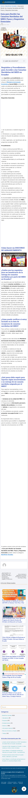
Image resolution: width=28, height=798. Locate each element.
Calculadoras (5, 718)
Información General (7, 728)
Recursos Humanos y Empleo (9, 730)
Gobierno (4, 725)
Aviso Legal (3, 782)
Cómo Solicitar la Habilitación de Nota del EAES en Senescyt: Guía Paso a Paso (20, 576)
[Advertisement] (14, 114)
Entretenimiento (6, 723)
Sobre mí (15, 783)
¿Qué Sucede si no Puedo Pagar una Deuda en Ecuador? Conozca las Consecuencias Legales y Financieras (7, 576)
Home (2, 6)
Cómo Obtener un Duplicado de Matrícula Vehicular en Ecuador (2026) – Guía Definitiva (13, 751)
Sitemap (21, 783)
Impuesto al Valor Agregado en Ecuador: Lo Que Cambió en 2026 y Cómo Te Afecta (14, 747)
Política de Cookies (12, 782)
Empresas (4, 720)
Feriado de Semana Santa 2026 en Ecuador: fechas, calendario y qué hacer (13, 755)
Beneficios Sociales (11, 6)
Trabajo (4, 733)
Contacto (10, 783)
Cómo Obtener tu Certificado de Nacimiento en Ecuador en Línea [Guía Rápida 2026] (13, 759)
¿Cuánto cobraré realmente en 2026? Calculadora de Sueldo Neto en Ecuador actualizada (14, 742)
